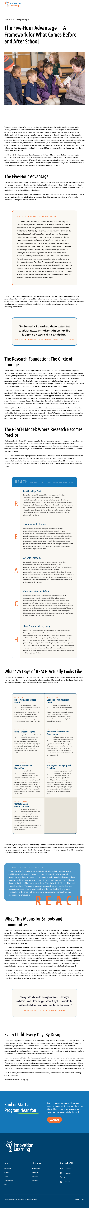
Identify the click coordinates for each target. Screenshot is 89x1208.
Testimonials (8, 1180)
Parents (35, 1176)
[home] (12, 4)
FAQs (6, 1184)
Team (6, 1176)
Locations (54, 1120)
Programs (35, 1172)
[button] (82, 4)
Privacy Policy (80, 1199)
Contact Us (36, 1168)
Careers (7, 1172)
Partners (35, 1180)
